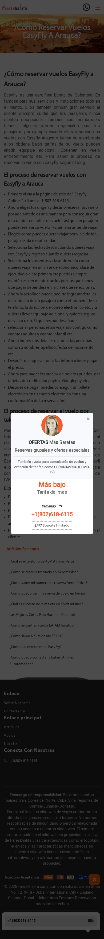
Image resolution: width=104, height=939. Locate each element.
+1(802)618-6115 (52, 514)
